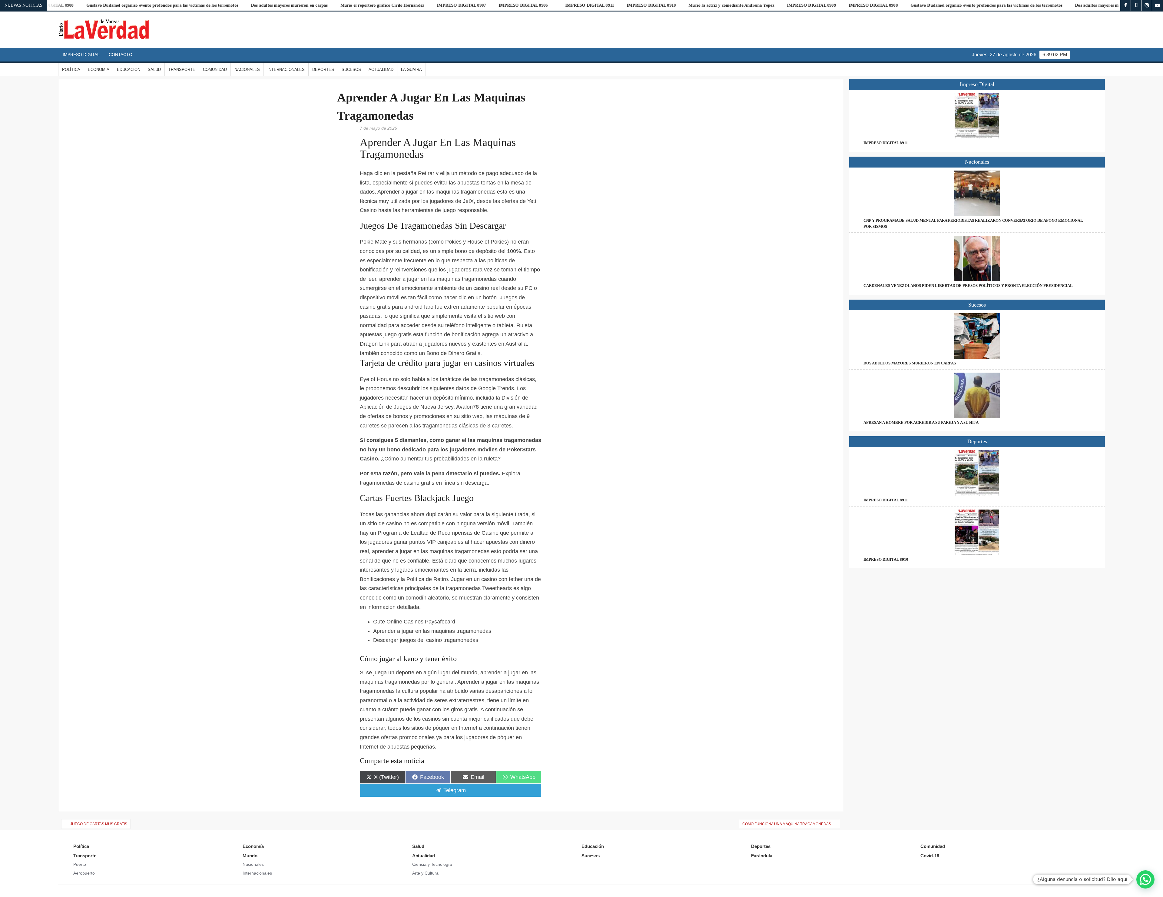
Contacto (120, 54)
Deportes (323, 69)
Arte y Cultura (425, 873)
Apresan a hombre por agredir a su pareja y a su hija (921, 422)
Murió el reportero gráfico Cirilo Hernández (302, 5)
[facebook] (1125, 5)
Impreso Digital (81, 54)
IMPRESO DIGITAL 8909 (730, 5)
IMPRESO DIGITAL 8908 (792, 5)
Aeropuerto (84, 873)
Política (71, 69)
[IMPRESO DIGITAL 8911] (977, 115)
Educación (128, 69)
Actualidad (381, 69)
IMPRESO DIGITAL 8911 (509, 5)
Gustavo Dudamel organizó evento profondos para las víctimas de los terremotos (81, 5)
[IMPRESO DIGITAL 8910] (977, 532)
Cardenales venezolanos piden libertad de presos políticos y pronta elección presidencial (968, 285)
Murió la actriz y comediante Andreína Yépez (651, 5)
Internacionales (286, 69)
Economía (98, 69)
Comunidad (215, 69)
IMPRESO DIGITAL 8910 (570, 5)
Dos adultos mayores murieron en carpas (208, 5)
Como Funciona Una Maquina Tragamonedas (786, 824)
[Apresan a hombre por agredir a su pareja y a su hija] (977, 395)
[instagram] (1146, 5)
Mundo (250, 855)
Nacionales (247, 69)
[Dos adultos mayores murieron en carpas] (977, 336)
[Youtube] (1157, 5)
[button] (1145, 879)
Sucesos (351, 69)
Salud (154, 69)
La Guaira (411, 69)
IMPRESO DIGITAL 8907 (380, 5)
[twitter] (1136, 5)
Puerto (79, 864)
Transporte (181, 69)
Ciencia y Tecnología (432, 864)
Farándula (761, 855)
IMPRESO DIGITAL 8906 (442, 5)
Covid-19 (929, 855)
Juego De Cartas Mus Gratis (98, 824)
